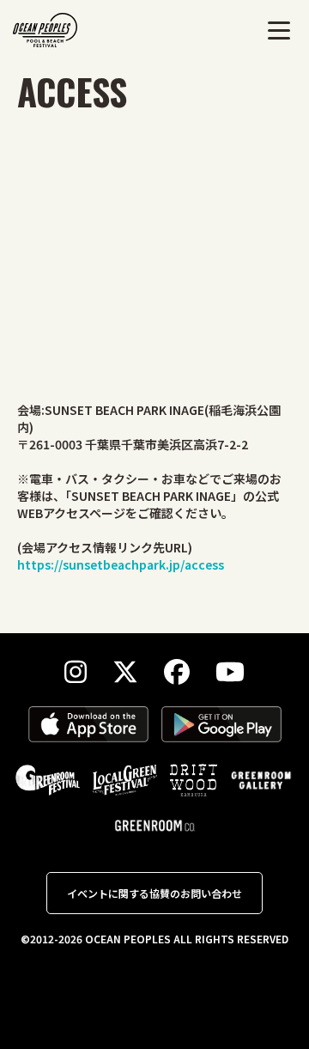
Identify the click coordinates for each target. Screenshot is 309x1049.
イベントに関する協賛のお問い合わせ (154, 893)
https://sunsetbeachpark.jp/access (120, 564)
